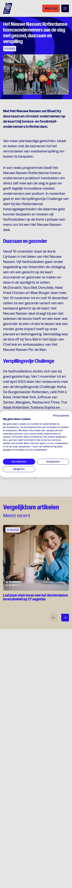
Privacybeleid (61, 415)
